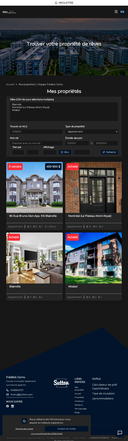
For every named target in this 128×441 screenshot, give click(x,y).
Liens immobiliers (102, 398)
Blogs (77, 412)
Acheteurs (79, 401)
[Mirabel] (64, 110)
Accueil (10, 84)
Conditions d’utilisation (99, 437)
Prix (34, 152)
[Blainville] (64, 104)
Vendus (83, 152)
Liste (51, 152)
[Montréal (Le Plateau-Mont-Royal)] (64, 107)
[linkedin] (12, 406)
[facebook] (7, 406)
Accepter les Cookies (67, 429)
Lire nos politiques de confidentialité (46, 433)
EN (122, 11)
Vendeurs (79, 405)
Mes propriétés (79, 388)
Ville (20, 152)
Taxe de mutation (103, 393)
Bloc (66, 152)
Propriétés (79, 397)
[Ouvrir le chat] (120, 433)
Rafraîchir (111, 152)
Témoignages (81, 408)
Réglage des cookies (24, 429)
